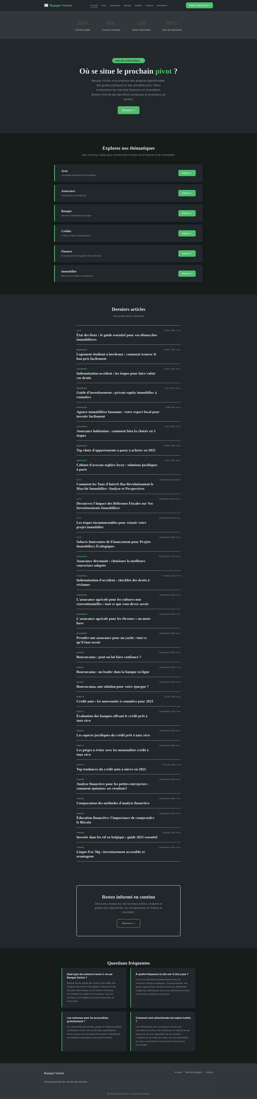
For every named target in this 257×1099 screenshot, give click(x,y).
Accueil (94, 5)
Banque (127, 5)
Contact (209, 1072)
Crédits (138, 5)
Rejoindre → (128, 923)
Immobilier (162, 5)
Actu (103, 5)
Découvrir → (128, 110)
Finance (149, 5)
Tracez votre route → (199, 5)
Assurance (115, 5)
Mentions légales (193, 1072)
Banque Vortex (58, 5)
